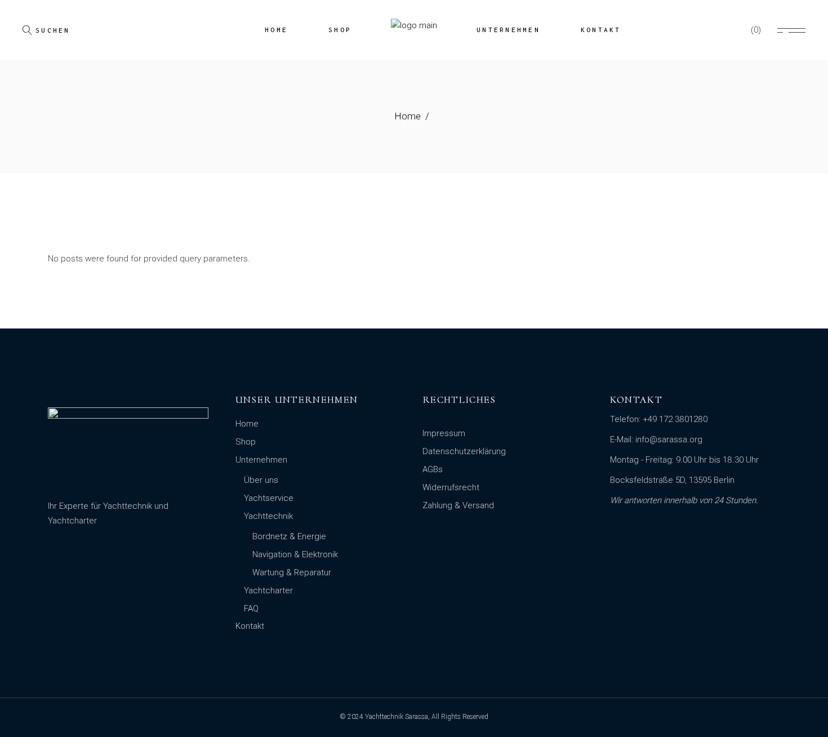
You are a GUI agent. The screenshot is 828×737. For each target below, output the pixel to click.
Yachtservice (268, 498)
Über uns (261, 480)
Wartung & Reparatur (291, 572)
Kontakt (249, 626)
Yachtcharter (268, 590)
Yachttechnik (268, 516)
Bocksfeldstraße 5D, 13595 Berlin (672, 480)
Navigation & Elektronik (295, 554)
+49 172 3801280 (675, 419)
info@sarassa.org (668, 439)
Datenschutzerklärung (464, 451)
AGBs (432, 469)
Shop (245, 442)
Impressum (443, 433)
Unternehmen (261, 460)
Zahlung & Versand (458, 505)
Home (247, 424)
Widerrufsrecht (450, 487)
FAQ (251, 608)
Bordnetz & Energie (289, 536)
